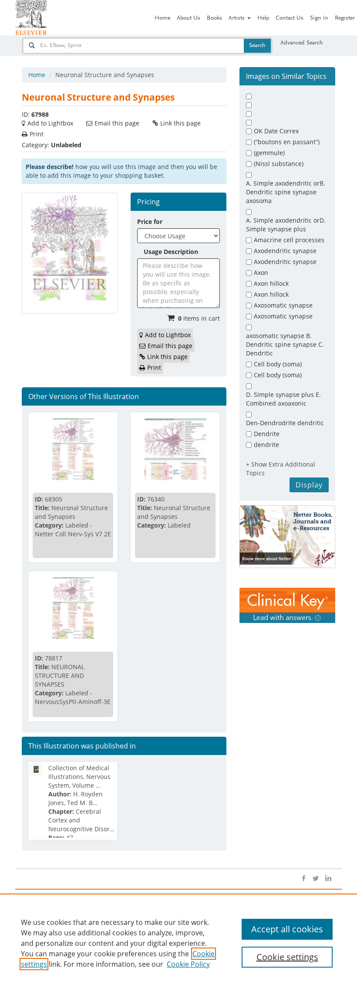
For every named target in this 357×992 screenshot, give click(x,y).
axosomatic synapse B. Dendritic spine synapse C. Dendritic (285, 344)
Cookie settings (287, 957)
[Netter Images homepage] (31, 17)
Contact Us (289, 18)
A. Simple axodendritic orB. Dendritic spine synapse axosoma (285, 192)
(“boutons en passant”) (287, 142)
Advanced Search (301, 43)
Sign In (319, 18)
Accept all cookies (287, 929)
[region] (178, 943)
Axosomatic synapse (283, 305)
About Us (188, 18)
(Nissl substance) (278, 163)
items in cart (199, 318)
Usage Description (171, 251)
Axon (261, 272)
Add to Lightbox (50, 123)
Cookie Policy (188, 964)
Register (345, 18)
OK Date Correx (276, 131)
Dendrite (267, 434)
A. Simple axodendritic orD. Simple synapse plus (286, 224)
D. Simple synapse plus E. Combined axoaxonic (283, 398)
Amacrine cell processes (289, 240)
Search (257, 46)
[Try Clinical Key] (287, 605)
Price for (149, 221)
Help (263, 18)
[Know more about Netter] (287, 536)
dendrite (266, 444)
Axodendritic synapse (285, 251)
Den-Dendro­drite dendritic (285, 423)
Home (162, 18)
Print (37, 134)
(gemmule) (269, 153)
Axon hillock (271, 283)
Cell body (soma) (278, 364)
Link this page (180, 123)
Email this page (116, 123)
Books (214, 18)
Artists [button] (237, 18)
